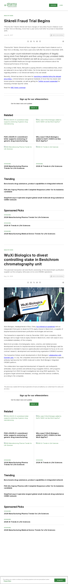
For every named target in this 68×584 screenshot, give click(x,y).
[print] (63, 41)
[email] (40, 41)
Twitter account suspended (48, 81)
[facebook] (28, 41)
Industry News (8, 15)
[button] (5, 5)
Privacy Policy (7, 581)
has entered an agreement (45, 326)
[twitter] (34, 41)
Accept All (60, 580)
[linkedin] (31, 41)
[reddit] (37, 41)
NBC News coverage (18, 87)
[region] (34, 580)
